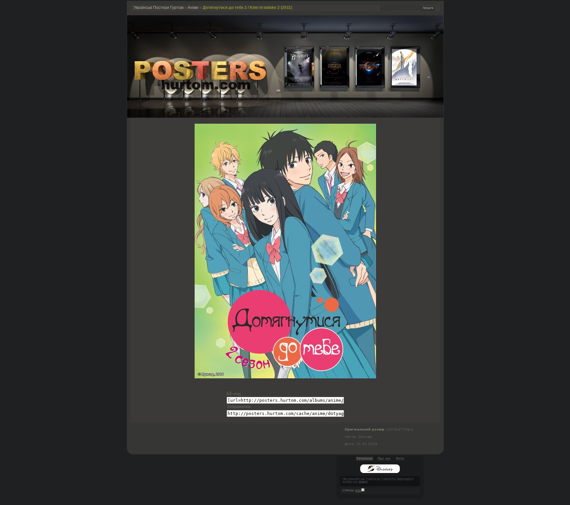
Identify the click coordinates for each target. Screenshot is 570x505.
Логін (400, 458)
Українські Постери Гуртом (158, 7)
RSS (358, 490)
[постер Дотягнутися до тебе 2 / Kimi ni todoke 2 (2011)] (285, 376)
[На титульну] (285, 116)
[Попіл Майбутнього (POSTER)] (364, 83)
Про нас (384, 458)
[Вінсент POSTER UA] (294, 83)
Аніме (193, 7)
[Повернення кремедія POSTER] (329, 83)
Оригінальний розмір (365, 429)
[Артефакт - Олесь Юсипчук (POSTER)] (399, 83)
